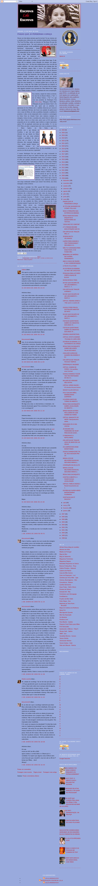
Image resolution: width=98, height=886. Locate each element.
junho (65, 196)
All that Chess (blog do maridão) (69, 547)
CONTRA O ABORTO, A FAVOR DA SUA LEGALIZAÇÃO (70, 479)
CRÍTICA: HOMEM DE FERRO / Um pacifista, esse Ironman (70, 369)
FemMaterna (63, 596)
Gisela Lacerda (26, 679)
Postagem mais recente (24, 772)
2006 (63, 516)
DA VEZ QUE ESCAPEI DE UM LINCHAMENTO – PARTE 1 (71, 316)
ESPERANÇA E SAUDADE (71, 364)
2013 (63, 165)
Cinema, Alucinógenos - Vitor (68, 580)
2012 (63, 167)
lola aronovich (26, 339)
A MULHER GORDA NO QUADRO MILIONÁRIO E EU (71, 355)
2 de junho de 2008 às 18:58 (33, 742)
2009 (63, 175)
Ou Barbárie (63, 617)
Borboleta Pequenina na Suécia (69, 563)
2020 (63, 146)
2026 (63, 130)
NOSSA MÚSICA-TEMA (70, 280)
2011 (63, 170)
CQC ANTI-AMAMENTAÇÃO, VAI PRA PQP (72, 812)
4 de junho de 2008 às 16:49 (33, 765)
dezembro (66, 180)
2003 (63, 524)
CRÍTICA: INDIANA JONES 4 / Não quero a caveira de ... (71, 303)
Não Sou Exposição (65, 615)
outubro (65, 186)
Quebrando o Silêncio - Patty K (69, 629)
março (65, 505)
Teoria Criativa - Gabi (66, 643)
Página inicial (37, 772)
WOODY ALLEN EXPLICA (70, 390)
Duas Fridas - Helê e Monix (68, 587)
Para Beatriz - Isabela (66, 622)
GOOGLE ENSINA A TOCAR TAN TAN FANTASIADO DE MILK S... (71, 376)
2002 (63, 527)
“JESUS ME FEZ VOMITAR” (71, 224)
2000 (63, 532)
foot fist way (35, 258)
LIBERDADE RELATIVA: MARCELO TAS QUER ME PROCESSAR (72, 790)
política (20, 259)
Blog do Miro (63, 554)
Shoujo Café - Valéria (66, 631)
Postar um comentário (24, 769)
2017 (63, 154)
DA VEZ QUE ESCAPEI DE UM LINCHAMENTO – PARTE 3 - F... (71, 285)
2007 (63, 514)
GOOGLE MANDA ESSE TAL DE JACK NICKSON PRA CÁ (71, 453)
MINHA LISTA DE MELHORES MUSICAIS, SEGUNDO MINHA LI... (71, 460)
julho (65, 194)
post (53, 429)
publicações (28, 259)
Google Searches (65, 758)
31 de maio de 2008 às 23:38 (33, 502)
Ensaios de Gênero (65, 589)
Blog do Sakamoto (65, 556)
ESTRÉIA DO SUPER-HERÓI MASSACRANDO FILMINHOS (71, 492)
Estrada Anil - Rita (65, 591)
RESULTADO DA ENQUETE (71, 474)
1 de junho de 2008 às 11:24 (33, 602)
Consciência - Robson (66, 582)
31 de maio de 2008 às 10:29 (33, 288)
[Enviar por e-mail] (18, 253)
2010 (63, 173)
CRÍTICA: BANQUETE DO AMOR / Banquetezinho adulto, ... (71, 419)
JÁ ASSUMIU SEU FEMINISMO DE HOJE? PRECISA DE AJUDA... (71, 431)
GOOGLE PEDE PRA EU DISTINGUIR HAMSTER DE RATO (71, 309)
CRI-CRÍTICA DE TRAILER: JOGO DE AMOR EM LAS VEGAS (71, 442)
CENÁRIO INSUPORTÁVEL (71, 334)
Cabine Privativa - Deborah (68, 568)
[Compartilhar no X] (22, 253)
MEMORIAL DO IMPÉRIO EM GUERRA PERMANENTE (70, 256)
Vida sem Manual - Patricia (68, 645)
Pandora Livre (64, 619)
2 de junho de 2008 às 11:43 (33, 697)
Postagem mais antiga (50, 772)
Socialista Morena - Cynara (68, 636)
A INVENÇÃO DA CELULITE (71, 465)
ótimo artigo (38, 102)
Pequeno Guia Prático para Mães (70, 624)
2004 (63, 522)
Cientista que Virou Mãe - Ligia (69, 577)
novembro (66, 183)
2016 (63, 156)
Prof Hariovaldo (64, 626)
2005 (63, 519)
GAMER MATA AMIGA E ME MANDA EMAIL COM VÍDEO (72, 860)
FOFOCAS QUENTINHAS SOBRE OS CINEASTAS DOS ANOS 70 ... (71, 323)
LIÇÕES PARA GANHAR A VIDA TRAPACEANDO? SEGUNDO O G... (71, 243)
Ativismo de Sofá (65, 549)
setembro (66, 188)
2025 (63, 132)
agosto (65, 191)
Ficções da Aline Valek (66, 599)
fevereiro (66, 508)
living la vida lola (46, 258)
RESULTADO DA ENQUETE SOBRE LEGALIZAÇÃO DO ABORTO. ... (71, 406)
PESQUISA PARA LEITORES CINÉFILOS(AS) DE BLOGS (71, 275)
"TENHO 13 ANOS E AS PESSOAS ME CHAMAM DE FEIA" (72, 850)
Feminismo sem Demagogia (68, 594)
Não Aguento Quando (66, 612)
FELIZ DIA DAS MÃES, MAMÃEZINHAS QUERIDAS (70, 394)
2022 (63, 140)
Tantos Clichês (64, 638)
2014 (63, 162)
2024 (63, 135)
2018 (63, 151)
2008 (63, 178)
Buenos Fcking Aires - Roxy (68, 566)
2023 (63, 138)
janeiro (65, 510)
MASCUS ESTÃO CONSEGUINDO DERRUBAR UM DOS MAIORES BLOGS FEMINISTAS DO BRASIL (69, 832)
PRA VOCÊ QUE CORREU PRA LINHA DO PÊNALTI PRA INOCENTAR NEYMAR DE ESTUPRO (70, 802)
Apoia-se (62, 56)
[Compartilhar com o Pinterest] (26, 253)
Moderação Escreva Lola (52, 880)
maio (65, 199)
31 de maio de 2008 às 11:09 (33, 362)
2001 (63, 530)
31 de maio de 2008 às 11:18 (33, 410)
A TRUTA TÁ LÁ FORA (70, 266)
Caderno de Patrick (65, 570)
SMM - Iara (63, 633)
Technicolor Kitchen (65, 640)
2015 (63, 159)
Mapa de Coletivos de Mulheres (69, 608)
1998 (63, 538)
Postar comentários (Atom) (31, 776)
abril (64, 502)
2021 (63, 143)
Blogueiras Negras (65, 561)
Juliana (24, 269)
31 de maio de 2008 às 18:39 (33, 438)
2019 (63, 148)
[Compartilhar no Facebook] (24, 253)
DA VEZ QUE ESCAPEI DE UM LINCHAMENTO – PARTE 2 (71, 296)
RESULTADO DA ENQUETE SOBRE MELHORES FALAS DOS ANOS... (71, 348)
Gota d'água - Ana (65, 601)
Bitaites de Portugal (65, 552)
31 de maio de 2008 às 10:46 (33, 334)
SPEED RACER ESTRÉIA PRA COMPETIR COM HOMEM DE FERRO (70, 412)
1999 (63, 535)
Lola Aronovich (52, 878)
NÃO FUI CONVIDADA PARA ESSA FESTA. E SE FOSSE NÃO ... (71, 250)
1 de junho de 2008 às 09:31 (33, 533)
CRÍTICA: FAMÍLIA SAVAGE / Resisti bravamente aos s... (71, 486)
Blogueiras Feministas (66, 559)
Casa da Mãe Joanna (66, 573)
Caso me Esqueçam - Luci (68, 575)
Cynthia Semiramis (65, 584)
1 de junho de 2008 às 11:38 (33, 674)
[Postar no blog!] (20, 253)
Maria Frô (62, 610)
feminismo (26, 258)
